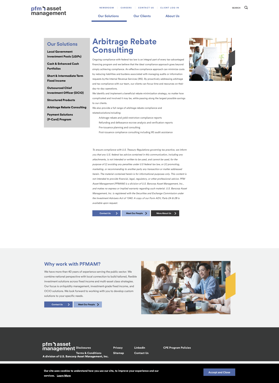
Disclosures (83, 347)
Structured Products (61, 100)
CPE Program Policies (177, 347)
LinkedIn (139, 347)
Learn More (64, 375)
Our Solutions (108, 16)
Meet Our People (134, 213)
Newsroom (106, 8)
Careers (126, 8)
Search (245, 6)
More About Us (163, 213)
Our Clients (142, 16)
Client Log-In (169, 8)
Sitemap (118, 353)
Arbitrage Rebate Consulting (66, 107)
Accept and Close (219, 372)
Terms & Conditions (88, 353)
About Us (172, 16)
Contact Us (146, 8)
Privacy (118, 347)
